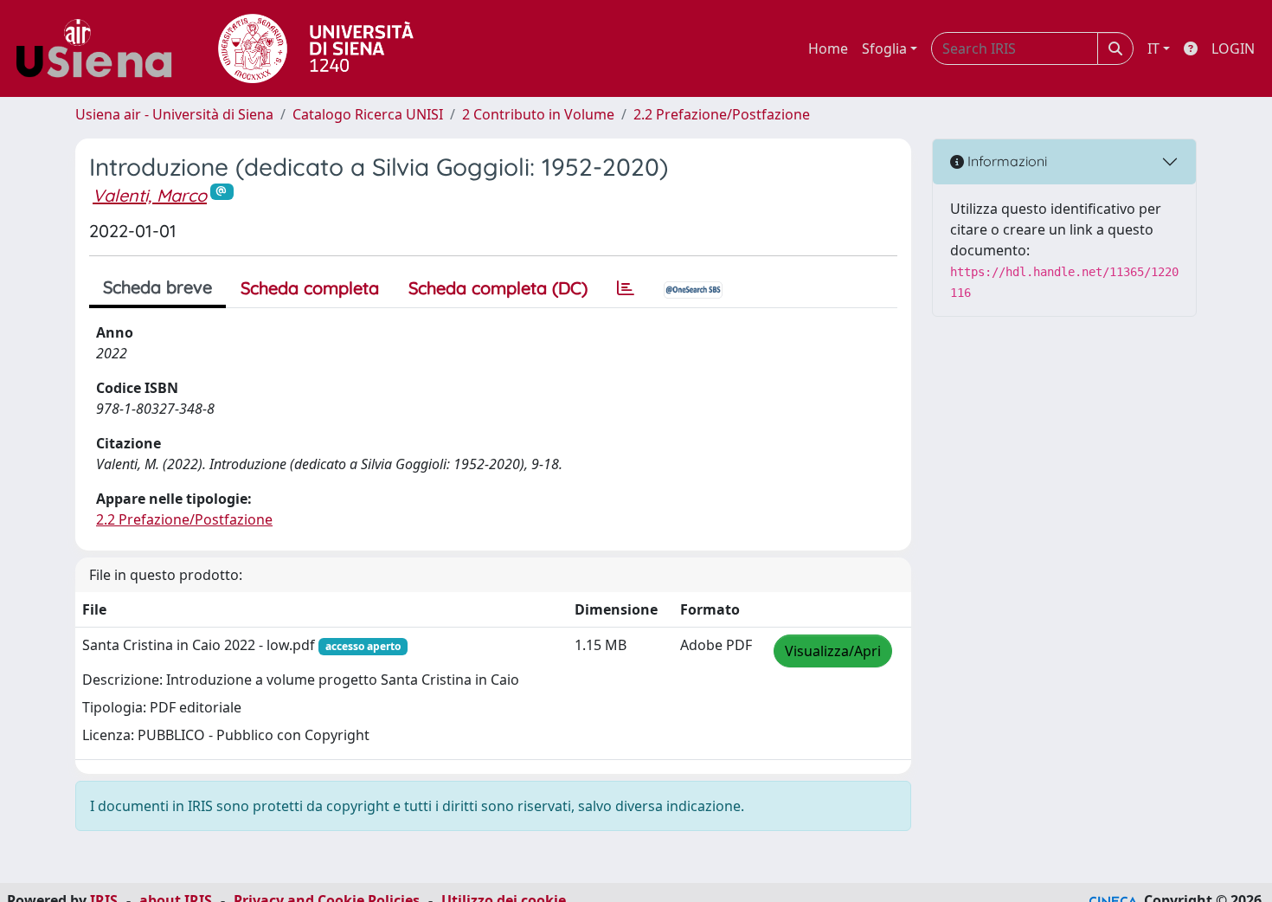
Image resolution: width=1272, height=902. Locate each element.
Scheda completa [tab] (310, 288)
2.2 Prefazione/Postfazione (721, 114)
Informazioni (1005, 161)
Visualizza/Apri (833, 650)
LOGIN (1233, 48)
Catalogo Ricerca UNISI (367, 114)
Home (828, 48)
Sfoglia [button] (884, 48)
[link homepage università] (315, 48)
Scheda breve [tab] (157, 287)
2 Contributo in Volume (538, 114)
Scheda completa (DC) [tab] (498, 288)
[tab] (625, 288)
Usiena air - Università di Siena (174, 114)
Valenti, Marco (150, 195)
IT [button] (1153, 48)
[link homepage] (100, 48)
